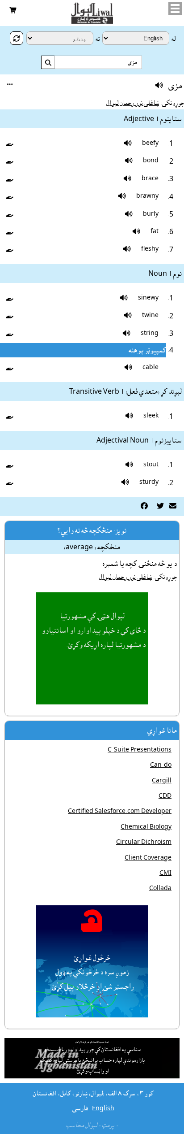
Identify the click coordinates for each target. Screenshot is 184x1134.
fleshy (150, 249)
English (103, 1108)
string (150, 333)
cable (150, 367)
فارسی (80, 1108)
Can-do (160, 765)
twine (150, 315)
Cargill (161, 781)
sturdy (149, 482)
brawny (147, 196)
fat (155, 231)
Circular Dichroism (143, 842)
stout (151, 464)
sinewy (148, 298)
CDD (165, 796)
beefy (150, 143)
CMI (165, 873)
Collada (160, 888)
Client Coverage (148, 858)
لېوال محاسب (81, 1125)
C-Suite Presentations (139, 750)
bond (151, 160)
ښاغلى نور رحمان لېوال (132, 103)
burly (151, 214)
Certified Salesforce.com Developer (119, 811)
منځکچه (108, 547)
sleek (151, 416)
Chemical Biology (146, 827)
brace (150, 178)
